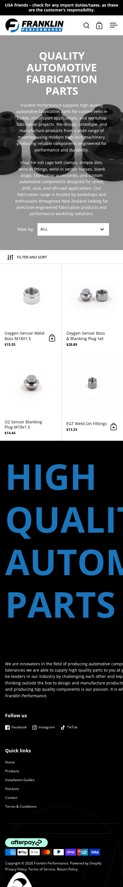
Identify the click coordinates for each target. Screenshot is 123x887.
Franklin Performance (51, 863)
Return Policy (67, 869)
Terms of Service (41, 869)
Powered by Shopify (85, 863)
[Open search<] (87, 25)
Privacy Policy (16, 869)
